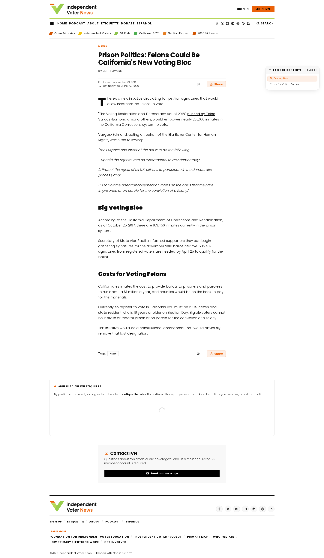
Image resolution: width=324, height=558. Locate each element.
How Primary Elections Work (74, 542)
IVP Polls (125, 33)
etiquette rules (135, 394)
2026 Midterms (208, 33)
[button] (56, 521)
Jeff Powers (112, 71)
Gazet (128, 553)
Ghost (117, 553)
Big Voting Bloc (279, 78)
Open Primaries (64, 33)
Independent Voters (97, 33)
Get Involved (115, 542)
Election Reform (178, 33)
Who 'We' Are (223, 537)
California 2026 (149, 33)
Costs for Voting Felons (284, 84)
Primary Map (197, 537)
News (102, 46)
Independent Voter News (75, 553)
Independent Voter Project (158, 537)
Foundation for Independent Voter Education (89, 537)
